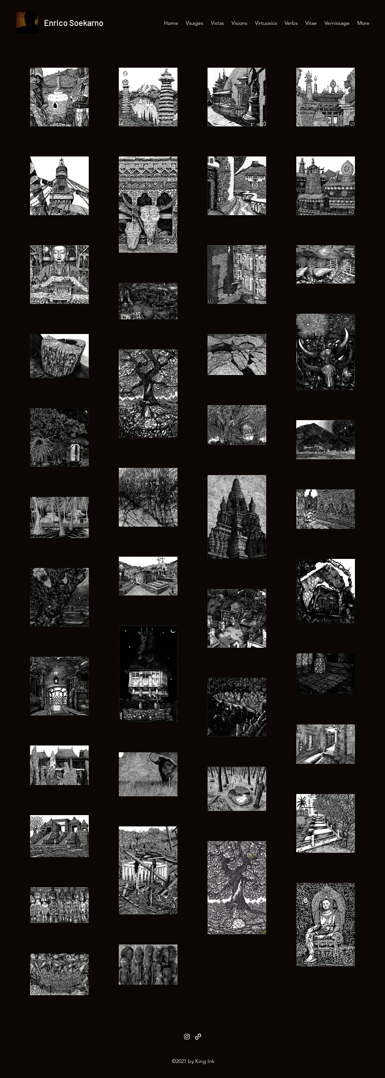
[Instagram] (187, 1036)
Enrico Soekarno (73, 22)
